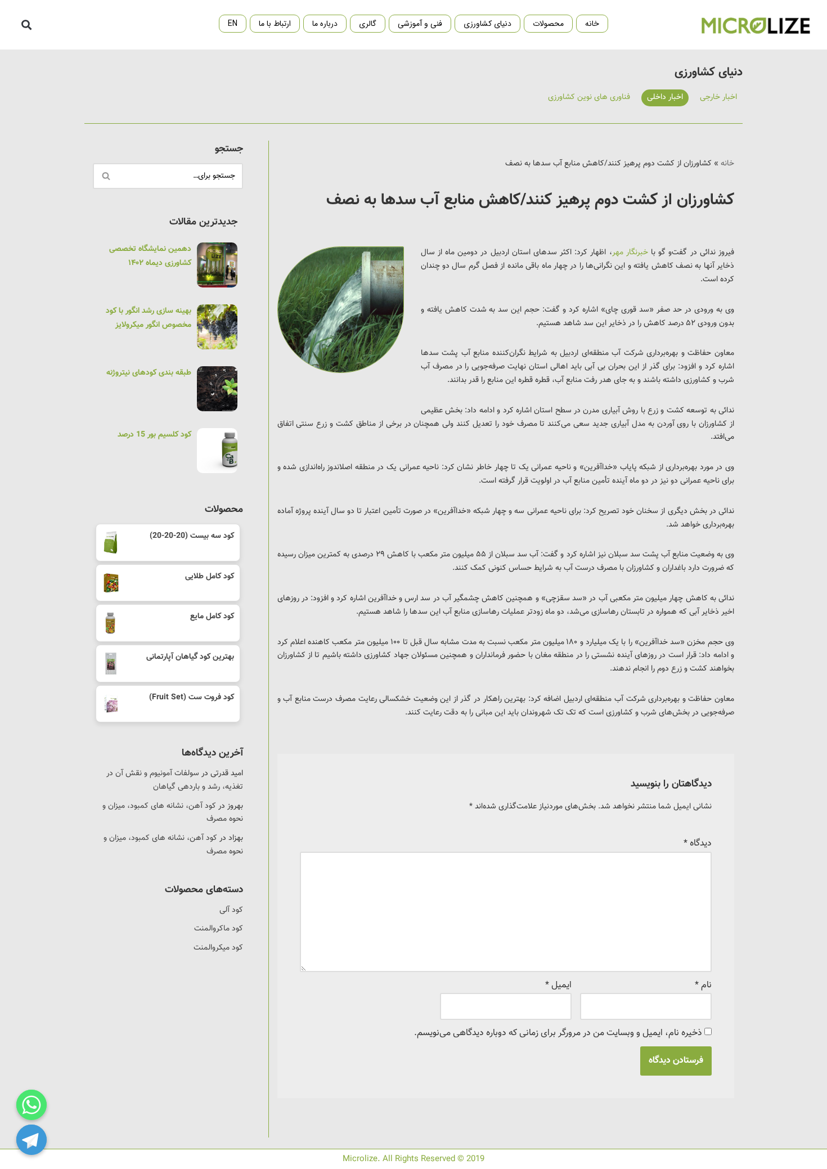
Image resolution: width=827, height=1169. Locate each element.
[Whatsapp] (31, 1105)
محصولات (548, 23)
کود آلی (231, 910)
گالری (367, 23)
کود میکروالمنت (218, 948)
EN (232, 23)
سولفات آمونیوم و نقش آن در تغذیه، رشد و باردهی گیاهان (174, 780)
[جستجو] (105, 176)
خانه (592, 23)
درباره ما (325, 23)
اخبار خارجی (718, 97)
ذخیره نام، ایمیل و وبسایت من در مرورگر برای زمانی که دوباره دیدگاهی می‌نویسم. (558, 1033)
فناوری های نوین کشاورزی (589, 97)
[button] (26, 25)
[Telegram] (31, 1140)
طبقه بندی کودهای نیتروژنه (148, 373)
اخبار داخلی (665, 97)
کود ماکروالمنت (218, 929)
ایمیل (558, 985)
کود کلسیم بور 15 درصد (154, 435)
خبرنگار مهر (630, 252)
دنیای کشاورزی (487, 23)
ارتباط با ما (275, 23)
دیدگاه (698, 844)
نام (703, 985)
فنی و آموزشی (420, 23)
